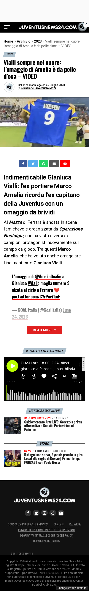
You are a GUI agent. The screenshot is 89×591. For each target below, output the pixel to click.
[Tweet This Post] (33, 163)
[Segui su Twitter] (36, 513)
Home (8, 41)
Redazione (75, 524)
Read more (42, 330)
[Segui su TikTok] (52, 513)
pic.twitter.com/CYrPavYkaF (36, 296)
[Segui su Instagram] (44, 513)
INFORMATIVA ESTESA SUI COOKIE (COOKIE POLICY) (46, 535)
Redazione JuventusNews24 (38, 88)
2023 (38, 41)
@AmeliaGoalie (48, 276)
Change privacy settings (71, 587)
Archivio (23, 41)
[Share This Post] (44, 163)
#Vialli (33, 283)
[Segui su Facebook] (28, 513)
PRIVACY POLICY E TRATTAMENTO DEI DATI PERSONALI (46, 530)
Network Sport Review (46, 541)
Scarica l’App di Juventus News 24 (28, 524)
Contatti (59, 524)
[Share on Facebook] (23, 163)
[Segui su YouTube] (61, 513)
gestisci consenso (22, 553)
